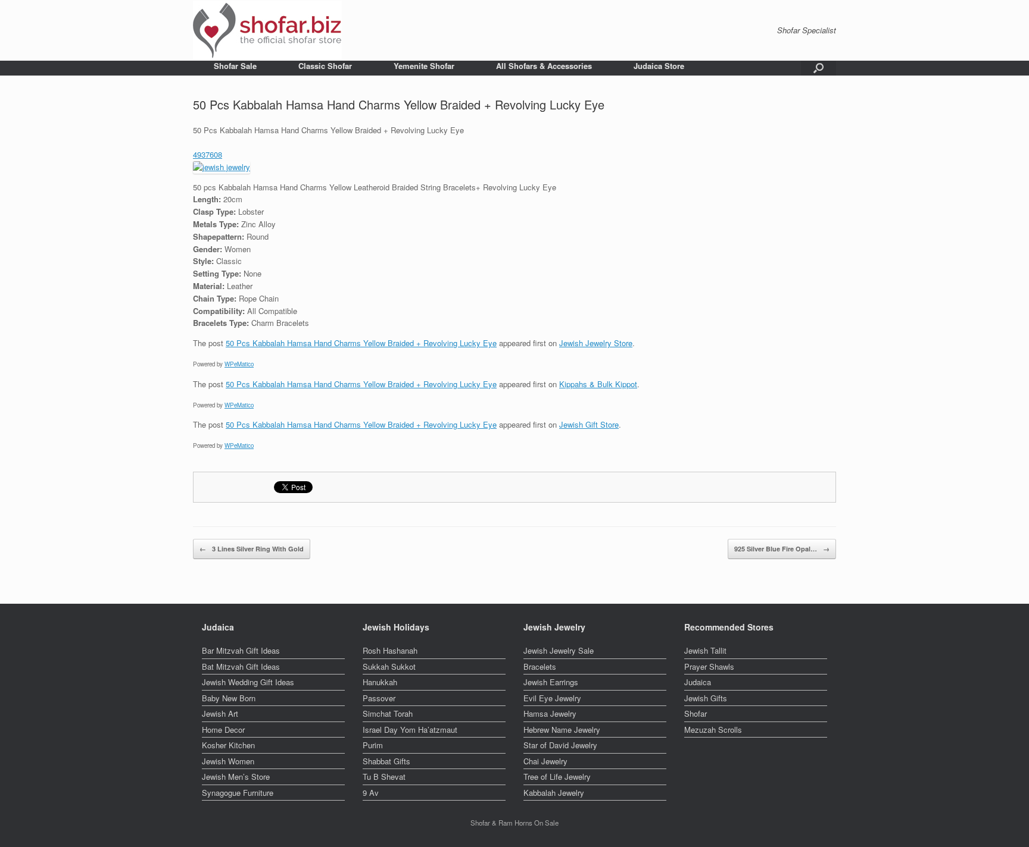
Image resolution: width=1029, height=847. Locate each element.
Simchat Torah (388, 713)
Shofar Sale (235, 66)
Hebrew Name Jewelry (561, 729)
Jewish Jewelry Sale (558, 650)
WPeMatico (239, 364)
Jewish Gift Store (589, 424)
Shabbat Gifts (386, 761)
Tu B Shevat (384, 776)
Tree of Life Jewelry (557, 776)
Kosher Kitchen (228, 745)
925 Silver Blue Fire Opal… (782, 548)
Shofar (695, 713)
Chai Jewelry (545, 761)
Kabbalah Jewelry (553, 792)
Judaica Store (659, 66)
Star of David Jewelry (560, 745)
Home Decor (223, 729)
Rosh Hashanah (390, 650)
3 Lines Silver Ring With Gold (251, 548)
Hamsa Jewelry (549, 713)
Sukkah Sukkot (389, 666)
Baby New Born (228, 698)
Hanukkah (380, 682)
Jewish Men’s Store (236, 776)
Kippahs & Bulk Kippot (598, 384)
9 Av (371, 792)
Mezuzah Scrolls (713, 729)
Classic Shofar (325, 66)
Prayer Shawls (709, 666)
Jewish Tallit (705, 650)
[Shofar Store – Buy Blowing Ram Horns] (267, 30)
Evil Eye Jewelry (552, 698)
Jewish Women (228, 761)
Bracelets (539, 666)
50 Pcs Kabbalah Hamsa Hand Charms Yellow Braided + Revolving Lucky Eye (361, 343)
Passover (379, 698)
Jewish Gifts (705, 698)
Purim (373, 745)
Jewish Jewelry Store (595, 343)
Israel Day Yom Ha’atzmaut (410, 729)
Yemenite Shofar (424, 66)
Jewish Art (220, 713)
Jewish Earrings (550, 682)
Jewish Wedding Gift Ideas (248, 682)
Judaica (697, 682)
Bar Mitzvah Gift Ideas (241, 650)
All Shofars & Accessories (544, 66)
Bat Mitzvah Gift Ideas (241, 666)
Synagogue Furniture (237, 792)
